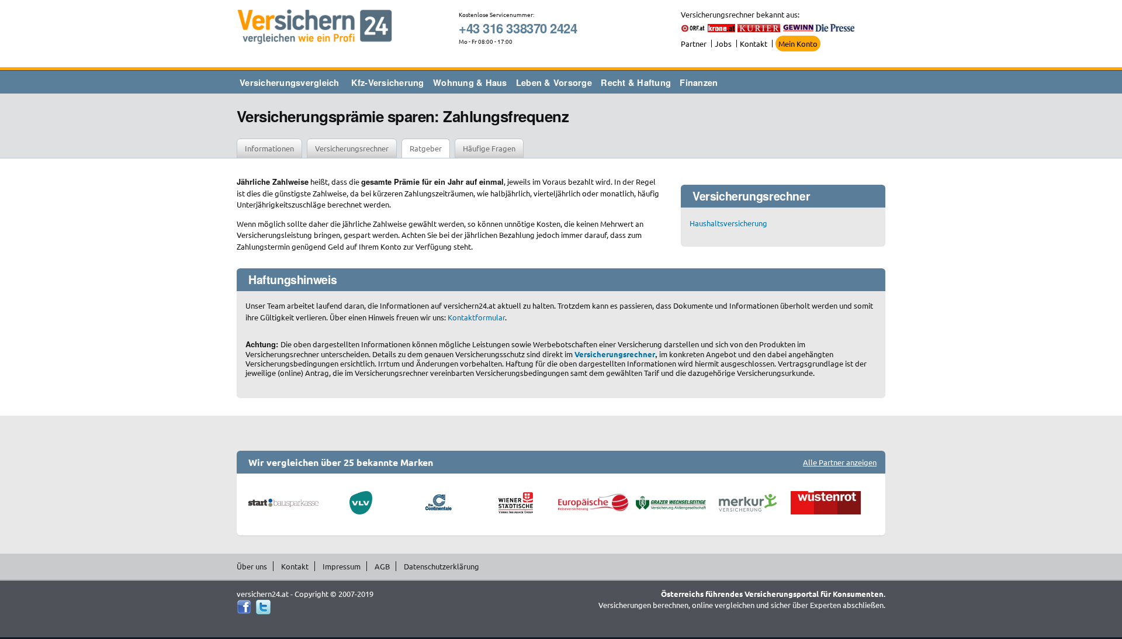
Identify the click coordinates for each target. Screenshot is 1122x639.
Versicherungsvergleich (290, 82)
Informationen (269, 148)
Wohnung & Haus (470, 82)
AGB (382, 566)
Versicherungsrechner (352, 148)
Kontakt (753, 44)
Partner (694, 44)
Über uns (252, 566)
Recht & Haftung (636, 82)
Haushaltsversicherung (728, 223)
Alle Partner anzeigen (840, 462)
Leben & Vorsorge (554, 82)
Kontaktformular (476, 317)
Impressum (342, 566)
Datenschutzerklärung (441, 566)
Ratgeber (426, 148)
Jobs (723, 44)
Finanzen (699, 82)
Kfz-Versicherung (387, 82)
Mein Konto (798, 44)
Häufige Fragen (489, 148)
